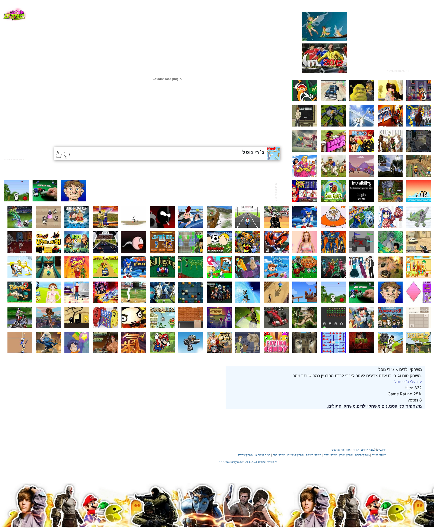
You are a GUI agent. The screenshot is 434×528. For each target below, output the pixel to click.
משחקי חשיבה (313, 455)
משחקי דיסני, (409, 406)
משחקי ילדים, (368, 406)
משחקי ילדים (330, 455)
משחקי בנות (279, 455)
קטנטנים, (388, 406)
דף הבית (381, 449)
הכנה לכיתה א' (262, 455)
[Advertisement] (398, 39)
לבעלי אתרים (368, 449)
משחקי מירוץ (346, 455)
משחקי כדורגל (245, 455)
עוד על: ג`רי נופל (408, 382)
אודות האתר (352, 449)
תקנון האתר (337, 449)
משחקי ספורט (362, 455)
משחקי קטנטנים (295, 455)
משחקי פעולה (379, 455)
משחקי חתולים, (341, 406)
